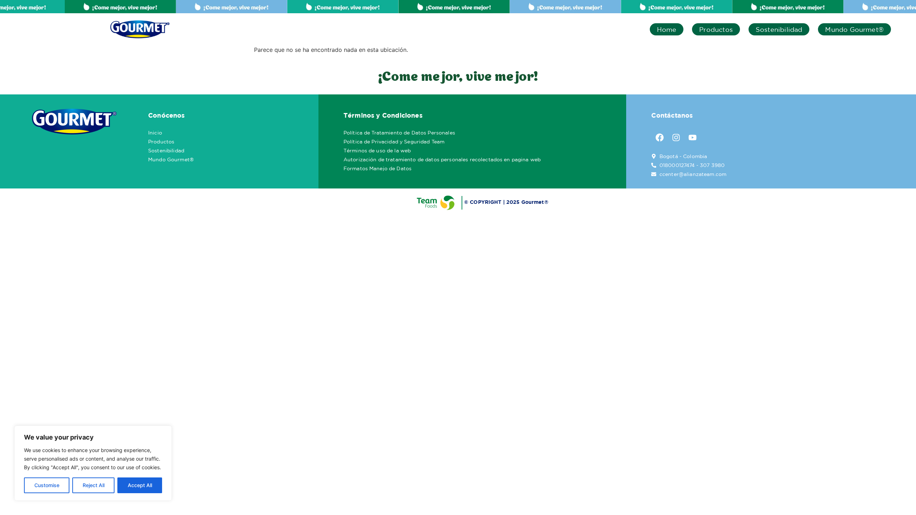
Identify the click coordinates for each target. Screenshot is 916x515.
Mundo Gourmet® (854, 29)
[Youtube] (692, 137)
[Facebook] (659, 137)
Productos (716, 29)
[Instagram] (676, 137)
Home (667, 29)
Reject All (93, 485)
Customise (46, 485)
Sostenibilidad (779, 29)
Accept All (140, 485)
